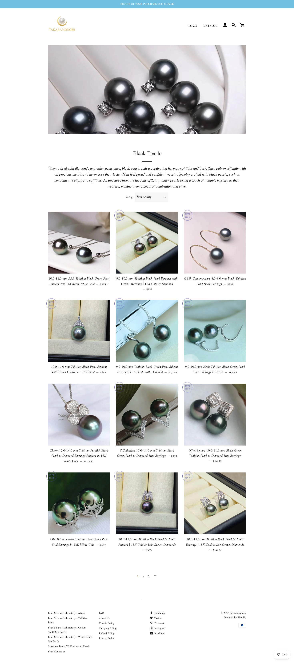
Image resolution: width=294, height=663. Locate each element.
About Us (104, 618)
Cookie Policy (106, 623)
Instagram (159, 628)
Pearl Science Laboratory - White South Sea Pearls (70, 639)
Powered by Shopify (235, 617)
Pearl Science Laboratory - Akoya (66, 613)
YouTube (159, 633)
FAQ (101, 613)
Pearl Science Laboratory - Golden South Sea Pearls (67, 630)
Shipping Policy (107, 628)
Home (192, 26)
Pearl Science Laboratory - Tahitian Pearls (67, 620)
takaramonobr (238, 613)
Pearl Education (56, 651)
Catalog (211, 26)
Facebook (159, 613)
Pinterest (159, 623)
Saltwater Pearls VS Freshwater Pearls (69, 646)
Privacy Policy (106, 638)
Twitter (158, 618)
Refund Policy (106, 633)
